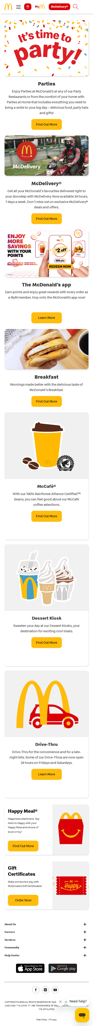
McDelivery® (59, 6)
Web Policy (41, 1019)
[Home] (9, 6)
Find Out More (46, 124)
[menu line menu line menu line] (18, 6)
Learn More (46, 317)
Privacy (53, 1019)
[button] (18, 6)
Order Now (23, 900)
